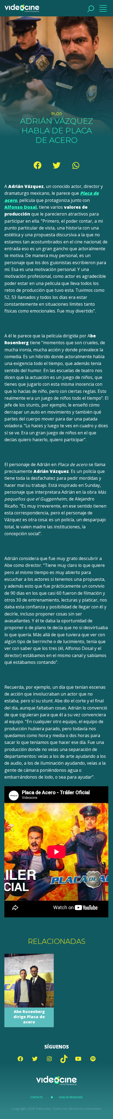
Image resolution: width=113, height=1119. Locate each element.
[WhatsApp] (76, 165)
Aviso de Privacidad (71, 1097)
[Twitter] (56, 165)
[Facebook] (37, 165)
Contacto (36, 1097)
